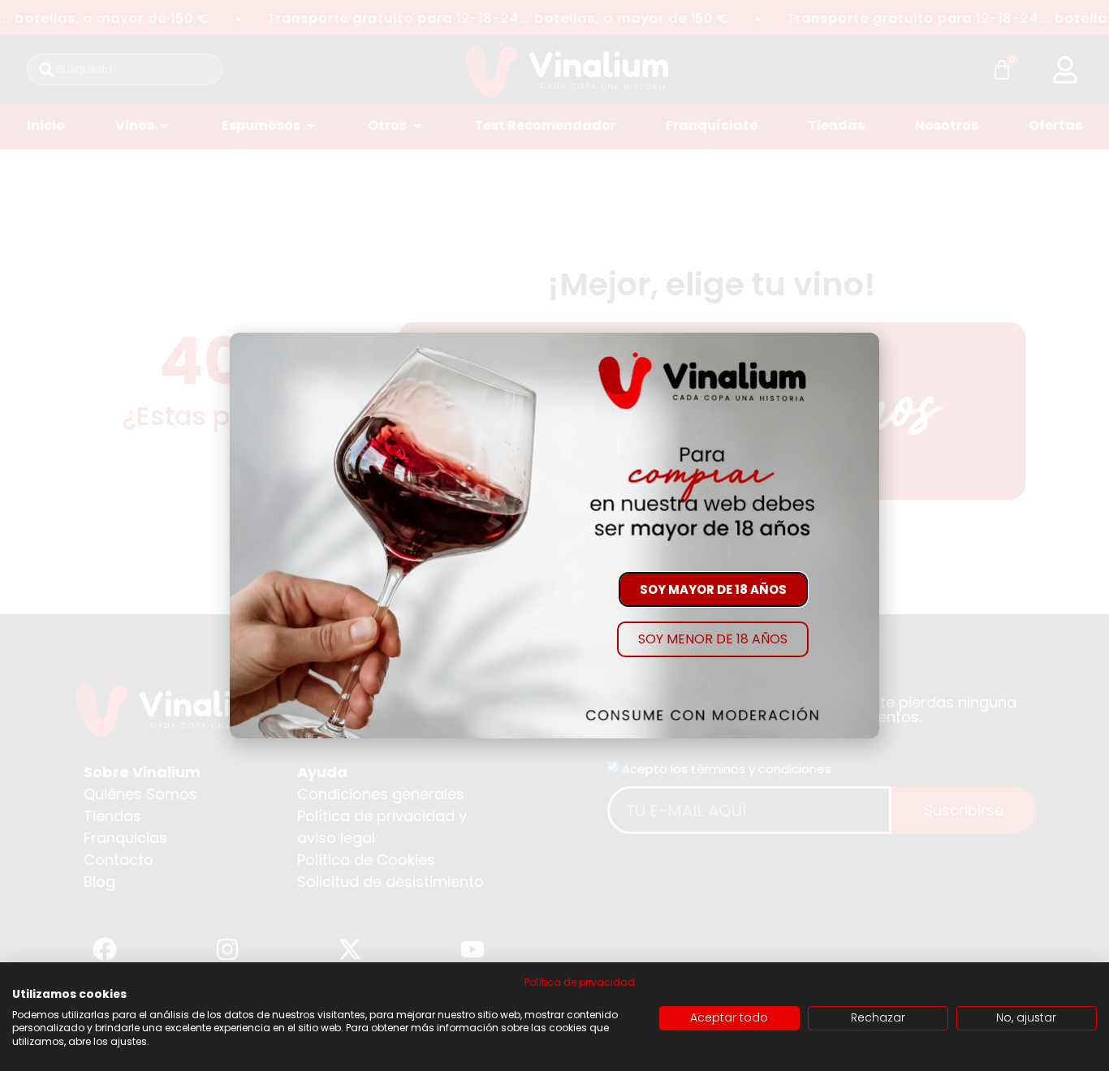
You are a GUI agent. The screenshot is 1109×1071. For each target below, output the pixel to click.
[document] (554, 535)
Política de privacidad (579, 982)
